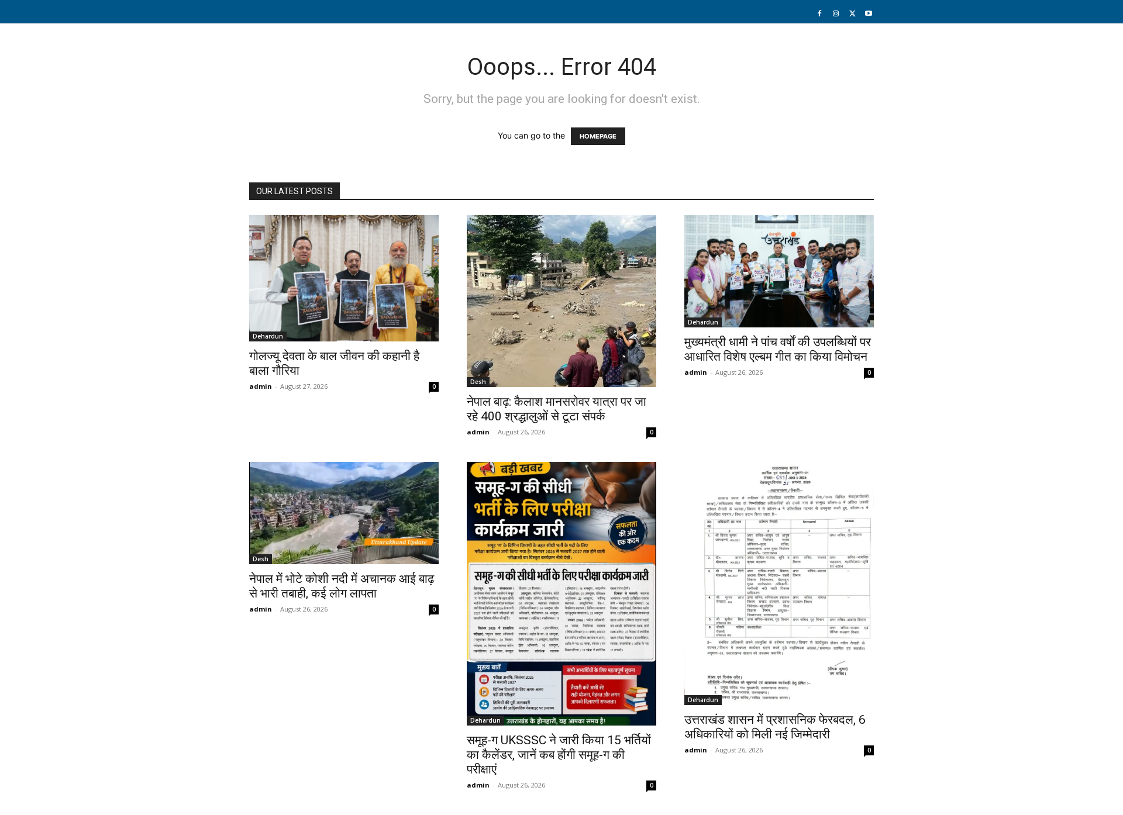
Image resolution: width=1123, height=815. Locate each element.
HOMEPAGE (598, 136)
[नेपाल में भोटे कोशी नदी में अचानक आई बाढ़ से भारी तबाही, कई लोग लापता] (344, 513)
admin (260, 386)
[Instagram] (836, 14)
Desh (478, 382)
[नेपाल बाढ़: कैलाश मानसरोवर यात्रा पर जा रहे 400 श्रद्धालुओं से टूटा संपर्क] (561, 301)
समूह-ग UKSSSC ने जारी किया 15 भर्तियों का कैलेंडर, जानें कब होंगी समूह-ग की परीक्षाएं (559, 754)
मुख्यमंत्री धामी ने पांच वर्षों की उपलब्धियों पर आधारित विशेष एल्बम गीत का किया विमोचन (777, 349)
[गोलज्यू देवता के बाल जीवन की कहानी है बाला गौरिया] (344, 278)
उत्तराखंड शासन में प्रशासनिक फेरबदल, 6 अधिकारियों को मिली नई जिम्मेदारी (775, 727)
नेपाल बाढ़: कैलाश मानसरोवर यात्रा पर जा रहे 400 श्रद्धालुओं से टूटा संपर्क (556, 409)
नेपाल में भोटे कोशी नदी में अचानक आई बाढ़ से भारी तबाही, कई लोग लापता (341, 586)
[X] (852, 14)
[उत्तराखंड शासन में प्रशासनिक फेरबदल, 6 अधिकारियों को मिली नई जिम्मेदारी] (779, 583)
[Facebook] (819, 14)
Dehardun (268, 336)
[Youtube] (868, 14)
